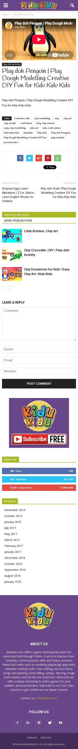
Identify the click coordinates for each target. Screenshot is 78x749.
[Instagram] (39, 723)
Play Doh (42, 132)
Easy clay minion (45, 123)
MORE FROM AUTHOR (18, 220)
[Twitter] (50, 723)
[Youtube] (61, 723)
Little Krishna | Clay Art (41, 231)
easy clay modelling (15, 127)
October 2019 (13, 516)
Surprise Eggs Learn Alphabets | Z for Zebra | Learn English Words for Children (18, 195)
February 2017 (13, 546)
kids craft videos (52, 127)
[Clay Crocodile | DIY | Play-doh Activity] (12, 255)
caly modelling (42, 118)
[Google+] (28, 723)
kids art (34, 127)
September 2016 (15, 570)
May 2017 (10, 534)
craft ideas (26, 123)
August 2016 (12, 576)
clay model (10, 123)
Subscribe (67, 487)
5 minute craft (22, 118)
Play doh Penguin (60, 132)
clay (57, 118)
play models (57, 137)
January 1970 (12, 582)
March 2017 (12, 540)
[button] (72, 5)
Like (71, 470)
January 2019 (12, 522)
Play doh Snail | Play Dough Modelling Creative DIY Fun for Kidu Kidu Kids (58, 193)
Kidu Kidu (46, 737)
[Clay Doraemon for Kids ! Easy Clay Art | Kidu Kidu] (12, 274)
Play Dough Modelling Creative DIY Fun (25, 137)
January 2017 (12, 552)
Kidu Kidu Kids (11, 132)
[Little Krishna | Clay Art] (12, 236)
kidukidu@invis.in (46, 698)
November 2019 (14, 510)
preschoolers (11, 142)
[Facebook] (17, 723)
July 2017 (10, 528)
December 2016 (14, 558)
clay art (67, 118)
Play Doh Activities (11, 64)
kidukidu (28, 132)
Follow (68, 479)
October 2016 (13, 564)
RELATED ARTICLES (16, 215)
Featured (32, 737)
